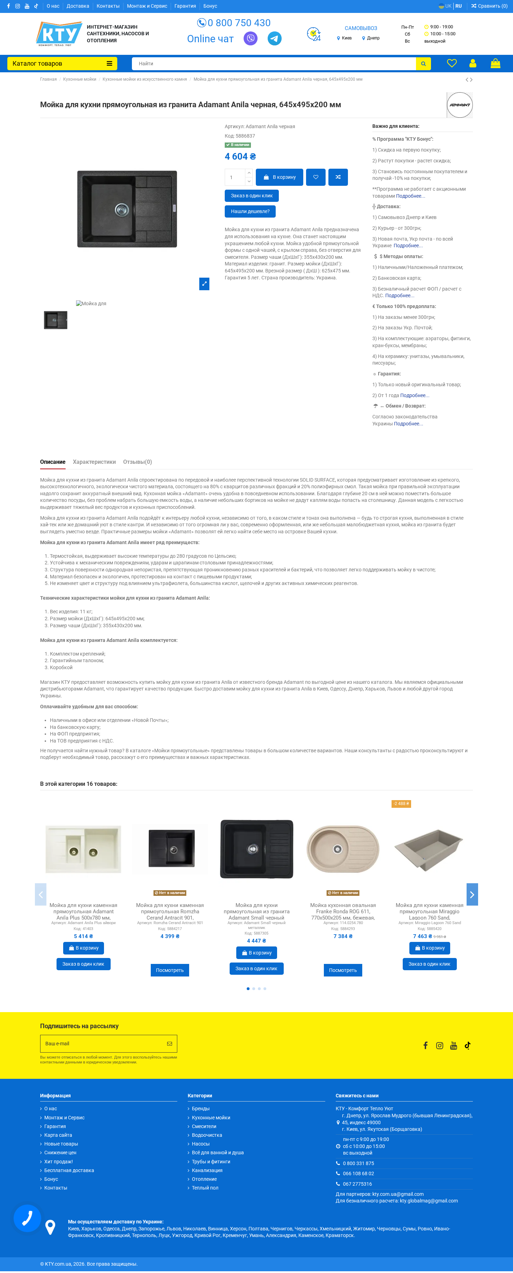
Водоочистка (207, 1135)
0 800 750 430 (239, 23)
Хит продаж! (58, 1161)
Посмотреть (170, 970)
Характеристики (94, 462)
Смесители (204, 1126)
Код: (230, 136)
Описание (53, 462)
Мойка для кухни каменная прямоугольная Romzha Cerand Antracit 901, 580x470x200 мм (170, 914)
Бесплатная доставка (69, 1170)
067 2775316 (357, 1184)
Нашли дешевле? (250, 211)
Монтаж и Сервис (147, 6)
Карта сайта (58, 1135)
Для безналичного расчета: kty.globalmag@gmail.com (397, 1201)
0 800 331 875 (358, 1163)
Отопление (204, 1179)
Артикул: (235, 126)
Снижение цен (60, 1152)
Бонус (210, 6)
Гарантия (185, 6)
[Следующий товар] (471, 79)
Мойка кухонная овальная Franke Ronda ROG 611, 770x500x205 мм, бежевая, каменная (343, 914)
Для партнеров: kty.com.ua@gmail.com (380, 1194)
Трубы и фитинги (211, 1161)
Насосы (201, 1144)
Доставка (78, 6)
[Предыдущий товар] (468, 79)
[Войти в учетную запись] (473, 63)
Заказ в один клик (252, 195)
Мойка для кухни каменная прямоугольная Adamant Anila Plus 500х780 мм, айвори (83, 914)
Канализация (207, 1170)
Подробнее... (410, 196)
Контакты (109, 6)
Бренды (201, 1108)
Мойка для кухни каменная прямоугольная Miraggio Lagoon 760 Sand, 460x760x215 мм (429, 914)
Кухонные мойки (211, 1117)
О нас (53, 6)
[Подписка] (169, 1043)
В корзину (284, 177)
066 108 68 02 (358, 1173)
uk (448, 6)
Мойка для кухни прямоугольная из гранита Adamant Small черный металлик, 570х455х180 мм (257, 914)
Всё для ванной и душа (218, 1152)
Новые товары (61, 1144)
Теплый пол (205, 1188)
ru (458, 6)
